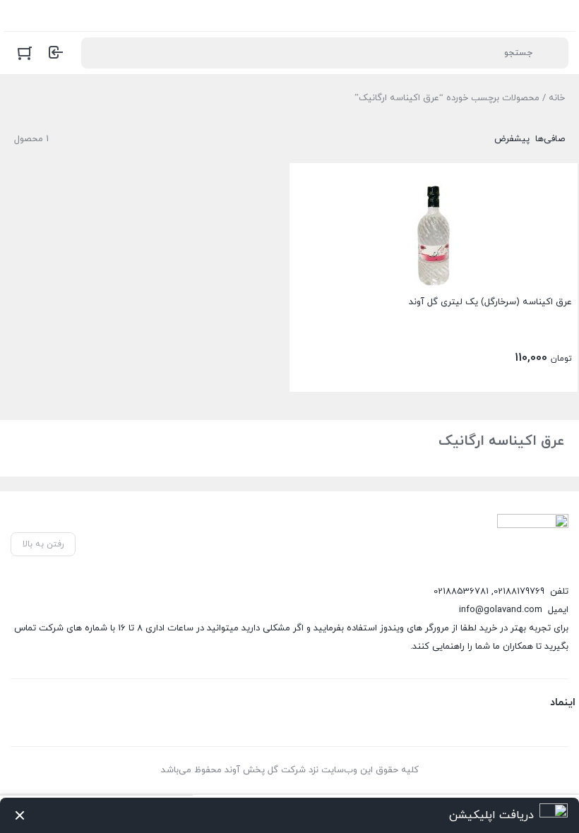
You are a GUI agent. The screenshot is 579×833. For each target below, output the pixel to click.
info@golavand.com (500, 610)
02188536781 (461, 591)
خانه (557, 98)
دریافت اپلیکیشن (491, 815)
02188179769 (519, 591)
